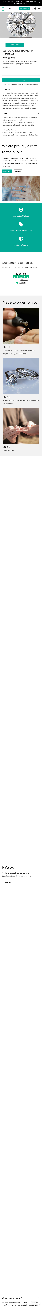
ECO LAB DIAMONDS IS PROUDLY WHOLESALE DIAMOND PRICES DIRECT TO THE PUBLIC (20, 2)
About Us (18, 171)
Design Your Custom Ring (24, 8)
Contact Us (8, 883)
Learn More (6, 171)
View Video (15, 44)
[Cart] (35, 8)
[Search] (32, 8)
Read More (6, 67)
